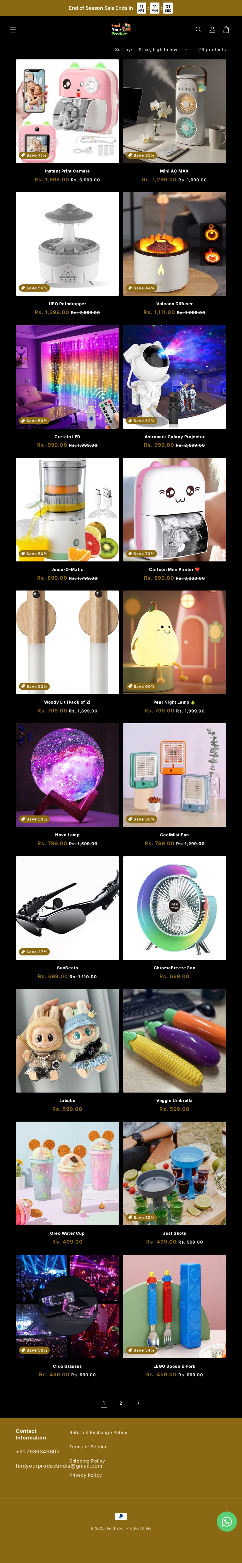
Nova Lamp (67, 834)
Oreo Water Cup (67, 1233)
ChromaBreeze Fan (175, 967)
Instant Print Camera (67, 170)
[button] (13, 30)
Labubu (68, 1100)
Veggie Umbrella (174, 1100)
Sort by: (123, 49)
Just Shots (174, 1233)
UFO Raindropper (67, 303)
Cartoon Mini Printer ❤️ (174, 569)
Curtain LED (67, 436)
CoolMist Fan (174, 834)
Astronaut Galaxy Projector (175, 436)
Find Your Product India (129, 1528)
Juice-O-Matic (67, 569)
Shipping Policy (87, 1460)
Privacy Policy (85, 1475)
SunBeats (67, 967)
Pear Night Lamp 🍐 (174, 702)
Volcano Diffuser (174, 303)
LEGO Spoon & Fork (174, 1366)
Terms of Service (88, 1446)
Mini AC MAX (174, 170)
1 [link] (104, 1403)
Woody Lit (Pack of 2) (67, 702)
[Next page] (138, 1403)
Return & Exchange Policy (98, 1432)
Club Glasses (67, 1366)
